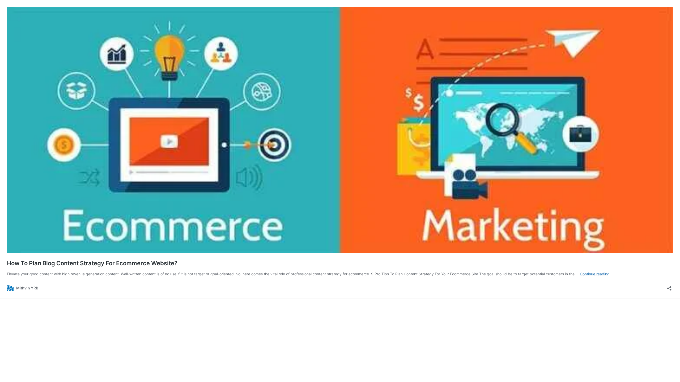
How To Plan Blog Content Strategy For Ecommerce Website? (92, 263)
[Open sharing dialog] (669, 287)
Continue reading (595, 274)
